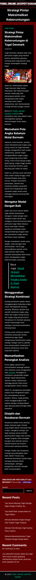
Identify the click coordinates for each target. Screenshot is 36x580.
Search (5, 487)
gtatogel (12, 373)
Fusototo (16, 554)
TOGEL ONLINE (9, 28)
